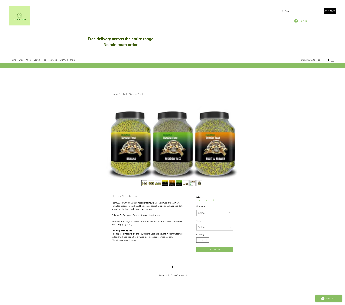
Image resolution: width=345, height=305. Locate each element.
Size (199, 220)
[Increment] (206, 240)
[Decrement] (198, 240)
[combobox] (214, 213)
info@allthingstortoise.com (312, 60)
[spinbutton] (202, 240)
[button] (332, 60)
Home (115, 94)
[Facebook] (328, 59)
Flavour (201, 206)
